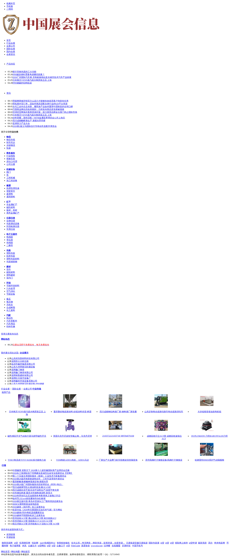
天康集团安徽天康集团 (137, 543)
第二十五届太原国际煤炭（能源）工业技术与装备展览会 (39, 476)
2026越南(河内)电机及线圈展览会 (28, 512)
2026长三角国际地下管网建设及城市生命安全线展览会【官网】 (43, 473)
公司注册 (10, 164)
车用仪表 (10, 229)
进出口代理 (11, 161)
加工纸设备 (11, 180)
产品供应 (10, 64)
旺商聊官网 (24, 543)
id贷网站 (42, 546)
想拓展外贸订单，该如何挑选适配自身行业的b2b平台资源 (40, 104)
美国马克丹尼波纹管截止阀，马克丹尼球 (72, 436)
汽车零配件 (11, 321)
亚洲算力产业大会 (21, 123)
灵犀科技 (126, 546)
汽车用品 (10, 324)
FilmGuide (75, 546)
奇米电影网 (219, 543)
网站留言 (25, 551)
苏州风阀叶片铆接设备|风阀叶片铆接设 (163, 460)
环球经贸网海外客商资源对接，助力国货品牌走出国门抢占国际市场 (45, 112)
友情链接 (10, 534)
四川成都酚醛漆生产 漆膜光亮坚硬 (29, 120)
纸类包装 (10, 256)
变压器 (9, 240)
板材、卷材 (11, 210)
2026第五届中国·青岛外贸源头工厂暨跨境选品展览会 (38, 501)
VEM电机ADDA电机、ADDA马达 (72, 460)
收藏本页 (10, 3)
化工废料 (10, 310)
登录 (3, 334)
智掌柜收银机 (63, 543)
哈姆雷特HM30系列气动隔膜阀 (209, 460)
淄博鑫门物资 (17, 370)
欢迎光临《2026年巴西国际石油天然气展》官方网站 (37, 510)
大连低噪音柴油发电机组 (209, 411)
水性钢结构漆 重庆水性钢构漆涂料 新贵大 (32, 493)
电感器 (9, 237)
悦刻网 (35, 543)
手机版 (9, 6)
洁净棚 (107, 546)
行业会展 (5, 389)
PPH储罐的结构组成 (22, 83)
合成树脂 (10, 307)
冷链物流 (10, 145)
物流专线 (10, 139)
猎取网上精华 (181, 543)
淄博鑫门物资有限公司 (22, 372)
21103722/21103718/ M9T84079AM (118, 436)
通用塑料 (10, 197)
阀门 (8, 172)
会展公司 (27, 389)
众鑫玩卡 (32, 546)
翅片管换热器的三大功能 (24, 72)
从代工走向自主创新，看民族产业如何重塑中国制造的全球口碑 (43, 106)
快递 (8, 148)
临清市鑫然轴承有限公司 (23, 364)
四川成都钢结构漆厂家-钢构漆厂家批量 (118, 411)
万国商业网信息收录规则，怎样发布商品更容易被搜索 (38, 109)
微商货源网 (7, 543)
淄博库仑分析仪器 (20, 361)
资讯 (8, 93)
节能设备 (10, 294)
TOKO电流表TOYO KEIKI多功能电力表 (27, 460)
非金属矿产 (11, 204)
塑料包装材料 (12, 259)
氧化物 (9, 302)
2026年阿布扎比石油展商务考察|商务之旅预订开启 (36, 496)
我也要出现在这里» (10, 353)
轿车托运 (10, 142)
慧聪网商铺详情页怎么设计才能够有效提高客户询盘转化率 (40, 101)
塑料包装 (10, 253)
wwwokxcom (97, 546)
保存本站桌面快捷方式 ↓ (12, 529)
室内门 (9, 278)
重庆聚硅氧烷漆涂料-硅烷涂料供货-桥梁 (72, 411)
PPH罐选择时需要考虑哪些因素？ (29, 74)
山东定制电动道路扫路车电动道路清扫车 (163, 411)
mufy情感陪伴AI (47, 543)
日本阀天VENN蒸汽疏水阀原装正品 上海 (32, 80)
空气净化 (10, 291)
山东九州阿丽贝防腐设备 (23, 367)
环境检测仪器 (12, 226)
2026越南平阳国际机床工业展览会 (29, 515)
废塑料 (9, 194)
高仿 (210, 543)
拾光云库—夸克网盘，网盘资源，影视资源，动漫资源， (98, 543)
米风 (24, 546)
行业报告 (10, 156)
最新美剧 (202, 543)
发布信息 (14, 334)
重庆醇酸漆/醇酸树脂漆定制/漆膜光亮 (30, 481)
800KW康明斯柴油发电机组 (26, 504)
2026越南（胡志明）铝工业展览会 (29, 507)
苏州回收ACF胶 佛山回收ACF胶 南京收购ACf (34, 518)
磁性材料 (10, 207)
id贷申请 (193, 543)
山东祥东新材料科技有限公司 (25, 358)
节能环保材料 (12, 285)
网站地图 (15, 551)
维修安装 (10, 159)
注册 (7, 334)
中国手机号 (137, 546)
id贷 (16, 543)
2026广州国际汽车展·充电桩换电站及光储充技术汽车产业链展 (42, 77)
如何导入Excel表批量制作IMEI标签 (29, 498)
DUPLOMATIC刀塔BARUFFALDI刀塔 (209, 436)
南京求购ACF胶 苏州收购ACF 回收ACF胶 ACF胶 (36, 524)
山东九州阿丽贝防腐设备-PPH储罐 (27, 384)
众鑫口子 (61, 546)
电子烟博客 (15, 546)
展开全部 (5, 132)
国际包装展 (154, 543)
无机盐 (9, 305)
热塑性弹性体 (12, 188)
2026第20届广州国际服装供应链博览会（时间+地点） (38, 484)
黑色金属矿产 (12, 213)
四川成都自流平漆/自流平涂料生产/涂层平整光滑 (36, 490)
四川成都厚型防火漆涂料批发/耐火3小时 (32, 487)
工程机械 (10, 178)
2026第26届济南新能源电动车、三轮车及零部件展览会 (38, 479)
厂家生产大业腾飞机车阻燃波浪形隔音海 (118, 460)
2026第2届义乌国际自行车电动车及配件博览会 (35, 126)
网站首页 (5, 551)
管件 (8, 269)
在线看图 (116, 546)
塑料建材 (10, 275)
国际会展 (16, 389)
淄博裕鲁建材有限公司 (22, 375)
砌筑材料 (10, 272)
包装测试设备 (12, 223)
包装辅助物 (11, 261)
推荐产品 (6, 392)
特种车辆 (10, 326)
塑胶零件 (10, 191)
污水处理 (10, 288)
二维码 (9, 9)
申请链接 (10, 537)
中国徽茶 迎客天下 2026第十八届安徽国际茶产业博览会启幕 (41, 470)
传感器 (9, 242)
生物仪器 (10, 221)
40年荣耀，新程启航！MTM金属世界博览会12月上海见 (39, 118)
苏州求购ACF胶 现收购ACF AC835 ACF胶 (32, 521)
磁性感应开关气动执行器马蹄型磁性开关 (27, 436)
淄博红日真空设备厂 (21, 378)
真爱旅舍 (85, 546)
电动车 (9, 318)
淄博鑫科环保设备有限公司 (24, 381)
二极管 (9, 245)
